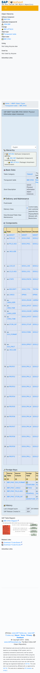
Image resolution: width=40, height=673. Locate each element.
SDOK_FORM (26, 332)
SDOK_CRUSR (26, 300)
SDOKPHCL (30, 493)
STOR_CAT (13, 324)
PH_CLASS (13, 244)
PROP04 (12, 396)
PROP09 (12, 446)
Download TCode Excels (12, 545)
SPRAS (24, 295)
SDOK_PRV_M (26, 406)
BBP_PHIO (7, 39)
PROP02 (12, 376)
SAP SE (27, 664)
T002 (30, 488)
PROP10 (12, 456)
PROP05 (12, 406)
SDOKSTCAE (30, 499)
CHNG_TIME (11, 319)
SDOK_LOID (26, 266)
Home (7, 103)
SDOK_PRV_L (26, 436)
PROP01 (12, 366)
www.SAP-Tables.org (19, 633)
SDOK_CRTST (26, 306)
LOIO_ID (12, 266)
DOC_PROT (11, 347)
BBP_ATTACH (8, 29)
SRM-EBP (7, 24)
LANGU (11, 295)
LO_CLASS (13, 271)
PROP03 (12, 386)
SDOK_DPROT (27, 344)
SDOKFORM (30, 484)
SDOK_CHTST (26, 316)
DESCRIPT (12, 289)
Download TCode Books (12, 542)
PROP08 (12, 436)
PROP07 (12, 426)
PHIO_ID (12, 238)
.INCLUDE (12, 251)
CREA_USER (11, 302)
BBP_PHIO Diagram (11, 521)
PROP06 (12, 416)
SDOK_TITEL (26, 289)
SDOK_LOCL (26, 271)
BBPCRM (7, 19)
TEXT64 (35, 289)
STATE (11, 279)
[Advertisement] (20, 79)
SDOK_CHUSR (26, 311)
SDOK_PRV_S (26, 366)
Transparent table (10, 34)
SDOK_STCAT (26, 324)
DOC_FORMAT (12, 334)
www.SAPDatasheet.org (12, 642)
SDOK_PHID (26, 238)
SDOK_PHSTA (26, 279)
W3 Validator (28, 668)
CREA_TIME (11, 308)
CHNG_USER (11, 313)
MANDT (12, 235)
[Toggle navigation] (5, 8)
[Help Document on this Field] (5, 479)
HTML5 (5, 670)
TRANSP (30, 174)
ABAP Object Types (18, 103)
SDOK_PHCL (26, 244)
